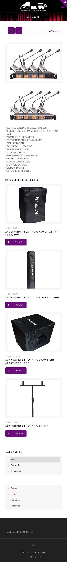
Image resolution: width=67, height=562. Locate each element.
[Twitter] (31, 557)
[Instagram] (40, 557)
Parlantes (15, 500)
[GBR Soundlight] (33, 6)
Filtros (14, 494)
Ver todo (55, 31)
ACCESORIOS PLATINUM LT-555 (27, 426)
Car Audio (15, 465)
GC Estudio (39, 552)
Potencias (15, 506)
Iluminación (16, 471)
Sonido (14, 459)
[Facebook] (27, 557)
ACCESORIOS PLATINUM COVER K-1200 (32, 297)
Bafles (14, 488)
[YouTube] (35, 557)
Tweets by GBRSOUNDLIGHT (19, 532)
